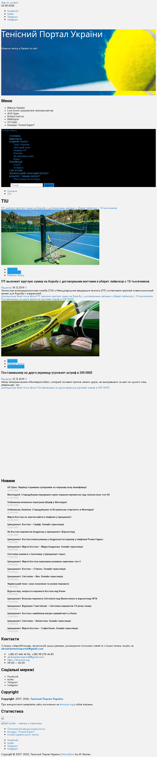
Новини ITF (20, 150)
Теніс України (21, 144)
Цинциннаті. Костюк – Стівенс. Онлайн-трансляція (36, 569)
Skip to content (9, 2)
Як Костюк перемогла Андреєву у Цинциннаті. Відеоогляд (41, 531)
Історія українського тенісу (23, 734)
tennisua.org (66, 704)
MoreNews (68, 754)
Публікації (16, 162)
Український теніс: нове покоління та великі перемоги (38, 583)
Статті (17, 164)
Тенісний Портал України (52, 34)
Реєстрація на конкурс (26, 179)
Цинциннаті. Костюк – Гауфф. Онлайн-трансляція (35, 524)
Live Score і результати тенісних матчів (30, 110)
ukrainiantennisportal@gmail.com (25, 657)
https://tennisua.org (18, 660)
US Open (12, 122)
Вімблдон (13, 119)
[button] (9, 130)
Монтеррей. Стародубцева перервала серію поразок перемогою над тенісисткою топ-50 (58, 494)
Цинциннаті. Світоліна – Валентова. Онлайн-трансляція (39, 621)
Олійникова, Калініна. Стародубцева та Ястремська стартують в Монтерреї (50, 509)
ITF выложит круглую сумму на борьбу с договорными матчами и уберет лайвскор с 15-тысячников (59, 208)
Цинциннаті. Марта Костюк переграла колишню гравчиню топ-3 (44, 561)
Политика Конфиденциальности (26, 729)
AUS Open (13, 113)
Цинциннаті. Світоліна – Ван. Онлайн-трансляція (35, 576)
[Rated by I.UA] (8, 720)
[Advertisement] (78, 73)
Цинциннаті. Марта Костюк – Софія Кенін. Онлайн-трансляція (42, 628)
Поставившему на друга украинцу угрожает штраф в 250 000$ (37, 299)
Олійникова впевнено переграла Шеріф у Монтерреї (37, 502)
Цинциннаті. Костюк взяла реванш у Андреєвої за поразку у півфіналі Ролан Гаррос (55, 539)
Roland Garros (15, 116)
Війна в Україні (16, 107)
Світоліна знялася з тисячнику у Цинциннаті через (36, 554)
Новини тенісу (18, 141)
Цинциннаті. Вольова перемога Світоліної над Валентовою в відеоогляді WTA (52, 598)
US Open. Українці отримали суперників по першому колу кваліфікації (46, 487)
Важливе (12, 269)
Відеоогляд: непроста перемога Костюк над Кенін (36, 591)
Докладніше (77, 296)
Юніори (17, 153)
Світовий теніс (22, 147)
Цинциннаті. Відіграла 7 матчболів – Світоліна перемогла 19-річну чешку (49, 606)
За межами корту (23, 156)
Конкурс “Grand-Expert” (21, 125)
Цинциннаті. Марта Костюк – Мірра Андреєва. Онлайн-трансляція (45, 546)
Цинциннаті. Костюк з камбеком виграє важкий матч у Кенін (42, 613)
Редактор (6, 287)
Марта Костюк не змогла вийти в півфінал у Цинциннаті (39, 517)
